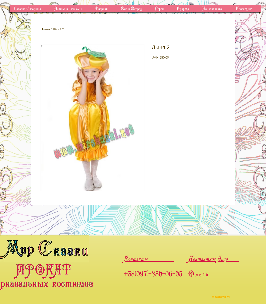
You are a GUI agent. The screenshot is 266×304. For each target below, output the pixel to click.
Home (45, 29)
